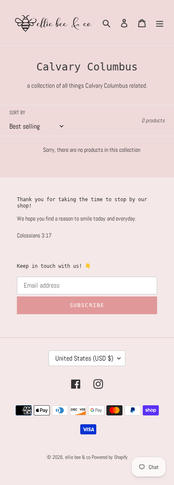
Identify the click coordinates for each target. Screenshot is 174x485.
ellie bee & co (77, 457)
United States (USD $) (84, 358)
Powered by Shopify (110, 457)
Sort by (17, 112)
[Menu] (160, 23)
